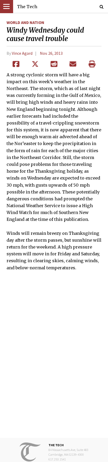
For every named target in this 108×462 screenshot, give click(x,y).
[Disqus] (54, 358)
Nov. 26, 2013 (51, 53)
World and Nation (25, 22)
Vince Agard (22, 53)
